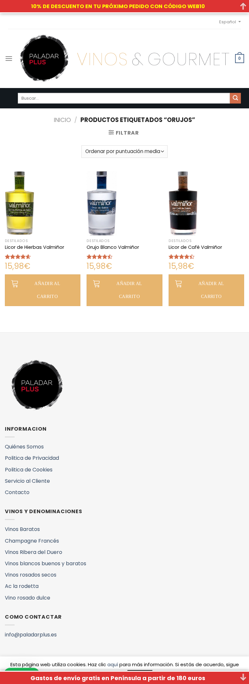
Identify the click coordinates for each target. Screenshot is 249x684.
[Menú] (9, 58)
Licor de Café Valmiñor (195, 247)
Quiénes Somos (24, 446)
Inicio (62, 120)
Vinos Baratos (22, 529)
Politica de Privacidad (32, 458)
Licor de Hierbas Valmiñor (34, 247)
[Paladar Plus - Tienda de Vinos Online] (124, 59)
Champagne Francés (32, 541)
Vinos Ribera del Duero (33, 552)
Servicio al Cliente (27, 481)
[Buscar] (235, 98)
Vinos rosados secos (30, 575)
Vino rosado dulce (27, 597)
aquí (112, 664)
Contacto (17, 492)
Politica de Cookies (29, 469)
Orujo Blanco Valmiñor (113, 247)
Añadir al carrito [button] (47, 290)
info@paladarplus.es (31, 634)
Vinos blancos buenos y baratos (45, 563)
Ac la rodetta (22, 586)
